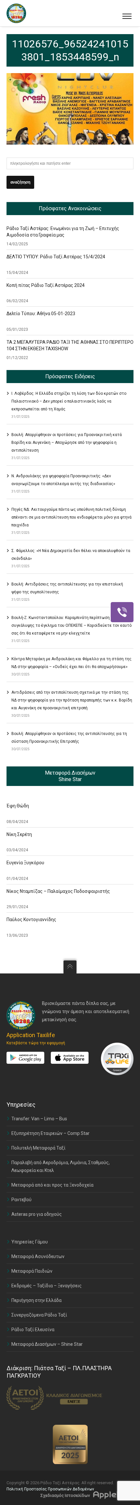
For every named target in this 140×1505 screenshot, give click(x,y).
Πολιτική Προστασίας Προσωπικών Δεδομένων (50, 1489)
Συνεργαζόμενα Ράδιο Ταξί (39, 1315)
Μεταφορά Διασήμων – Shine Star (47, 1344)
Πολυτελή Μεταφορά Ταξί (38, 1148)
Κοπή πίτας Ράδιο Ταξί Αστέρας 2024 (46, 285)
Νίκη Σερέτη (19, 834)
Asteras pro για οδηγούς (36, 1214)
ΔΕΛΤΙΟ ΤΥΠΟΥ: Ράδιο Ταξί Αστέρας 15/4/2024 (56, 256)
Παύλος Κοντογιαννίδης (31, 919)
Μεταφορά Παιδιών (31, 1271)
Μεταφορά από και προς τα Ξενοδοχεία (52, 1185)
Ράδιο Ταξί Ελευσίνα (32, 1329)
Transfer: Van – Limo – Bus (39, 1118)
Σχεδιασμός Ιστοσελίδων (65, 1495)
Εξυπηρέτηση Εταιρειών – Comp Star (50, 1133)
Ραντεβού (21, 1199)
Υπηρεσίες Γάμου (29, 1241)
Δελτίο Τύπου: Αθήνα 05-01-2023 (41, 313)
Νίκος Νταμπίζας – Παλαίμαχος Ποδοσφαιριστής (58, 891)
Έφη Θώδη (18, 805)
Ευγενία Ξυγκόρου (25, 862)
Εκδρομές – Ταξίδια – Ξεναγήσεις (46, 1285)
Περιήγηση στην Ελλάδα (36, 1300)
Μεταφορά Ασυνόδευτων (37, 1256)
